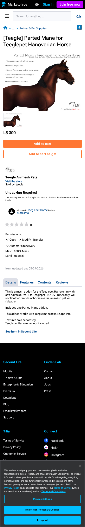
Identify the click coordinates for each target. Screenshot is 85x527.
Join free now (69, 4)
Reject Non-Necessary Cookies (42, 509)
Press (47, 391)
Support (8, 417)
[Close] (80, 465)
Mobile (7, 371)
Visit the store (13, 181)
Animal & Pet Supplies (33, 28)
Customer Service (14, 453)
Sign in (48, 4)
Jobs (47, 384)
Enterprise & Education (18, 384)
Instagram (57, 455)
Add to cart (42, 144)
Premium (9, 391)
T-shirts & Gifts (12, 377)
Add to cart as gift (43, 154)
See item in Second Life (21, 331)
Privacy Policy (12, 447)
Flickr (54, 447)
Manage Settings (42, 499)
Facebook (57, 440)
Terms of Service (13, 440)
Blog (6, 404)
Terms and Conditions (53, 491)
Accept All (42, 520)
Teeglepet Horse (37, 210)
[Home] (5, 28)
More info (23, 212)
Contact (49, 371)
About (48, 377)
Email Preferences (14, 410)
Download (10, 397)
